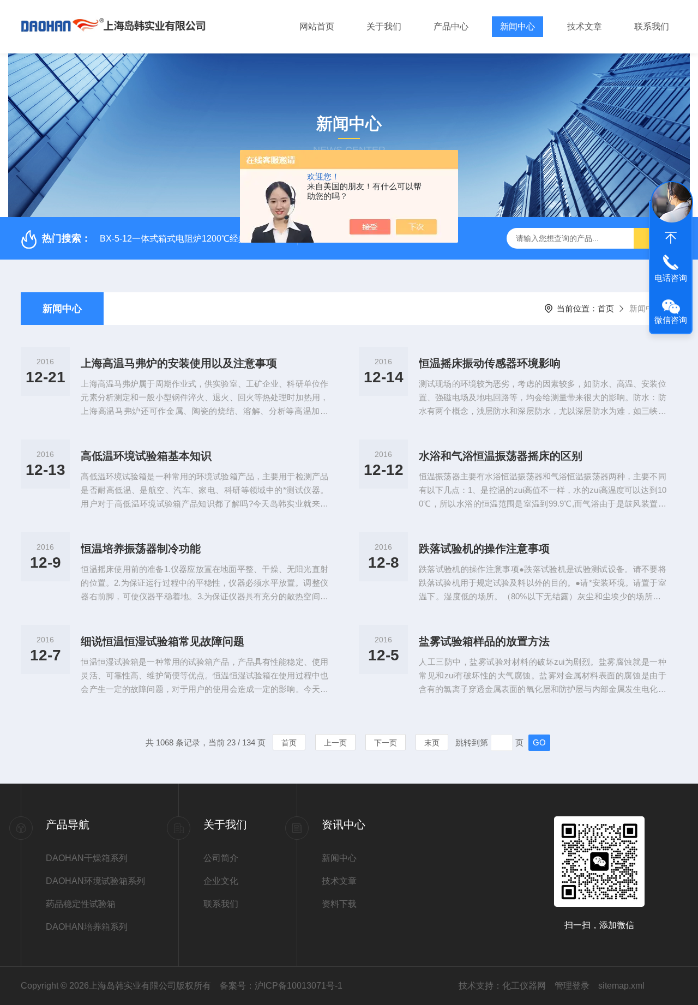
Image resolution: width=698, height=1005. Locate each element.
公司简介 (220, 858)
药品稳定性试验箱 (81, 903)
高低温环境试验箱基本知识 (146, 456)
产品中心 (451, 26)
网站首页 (316, 26)
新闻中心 (517, 26)
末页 (432, 742)
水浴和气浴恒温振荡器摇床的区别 (500, 456)
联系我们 (651, 26)
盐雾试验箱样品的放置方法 (484, 641)
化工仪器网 (524, 985)
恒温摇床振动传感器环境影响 (490, 363)
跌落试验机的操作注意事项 (484, 549)
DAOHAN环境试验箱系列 (95, 881)
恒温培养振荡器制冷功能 (141, 549)
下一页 (385, 742)
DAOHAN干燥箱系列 (87, 858)
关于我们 (383, 26)
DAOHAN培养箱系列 (87, 926)
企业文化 (220, 881)
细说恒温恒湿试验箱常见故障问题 (162, 641)
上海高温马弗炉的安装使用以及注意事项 (179, 363)
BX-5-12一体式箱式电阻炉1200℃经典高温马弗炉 (195, 238)
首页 (606, 308)
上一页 (335, 742)
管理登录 (572, 985)
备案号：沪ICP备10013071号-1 (281, 985)
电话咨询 (670, 277)
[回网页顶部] (670, 238)
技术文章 (584, 26)
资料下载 (339, 903)
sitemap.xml (621, 985)
